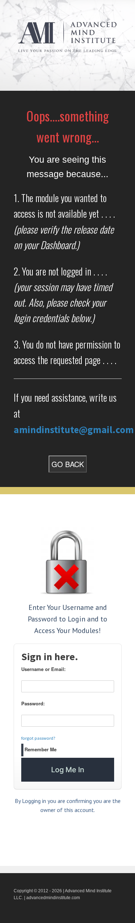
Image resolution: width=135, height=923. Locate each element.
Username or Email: (43, 669)
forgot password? (38, 738)
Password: (33, 703)
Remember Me (40, 749)
